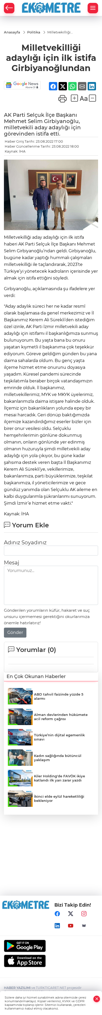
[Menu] (93, 8)
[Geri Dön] (9, 8)
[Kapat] (97, 999)
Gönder (15, 608)
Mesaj (11, 538)
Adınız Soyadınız (25, 518)
